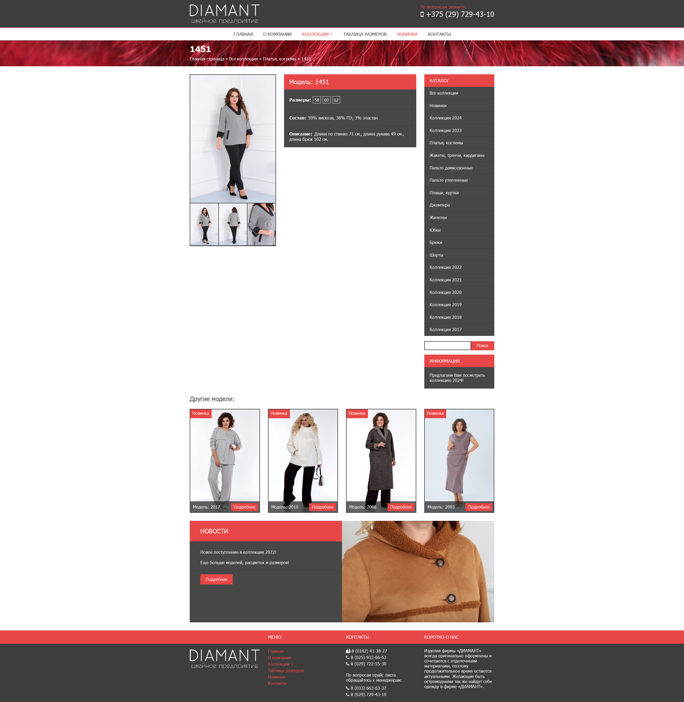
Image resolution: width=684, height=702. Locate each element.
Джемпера (440, 204)
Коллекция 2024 (446, 117)
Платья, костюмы (279, 58)
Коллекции (316, 34)
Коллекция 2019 (446, 304)
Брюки (436, 242)
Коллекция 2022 (446, 267)
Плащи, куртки (444, 192)
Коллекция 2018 (446, 317)
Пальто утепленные (449, 180)
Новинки (407, 34)
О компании (277, 34)
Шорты (436, 254)
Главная (243, 34)
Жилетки (438, 217)
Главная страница (207, 58)
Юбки (435, 229)
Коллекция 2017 (446, 329)
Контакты (439, 34)
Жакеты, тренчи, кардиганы (457, 155)
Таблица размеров (365, 34)
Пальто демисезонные (451, 167)
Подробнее (216, 579)
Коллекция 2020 (446, 292)
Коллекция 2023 (446, 130)
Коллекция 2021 (446, 279)
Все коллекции (243, 58)
